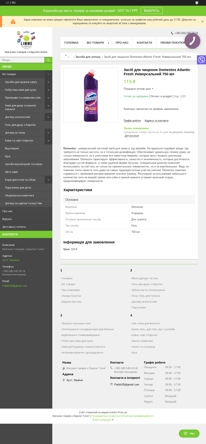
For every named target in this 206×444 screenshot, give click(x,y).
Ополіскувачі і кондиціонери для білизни (88, 329)
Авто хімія (11, 172)
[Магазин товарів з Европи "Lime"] (26, 40)
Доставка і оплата (14, 227)
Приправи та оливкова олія (22, 97)
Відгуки (7, 219)
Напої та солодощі (143, 346)
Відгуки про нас (71, 301)
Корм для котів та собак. (20, 179)
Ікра (7, 156)
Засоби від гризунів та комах (23, 164)
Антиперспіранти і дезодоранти (82, 352)
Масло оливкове (142, 341)
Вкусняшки (12, 148)
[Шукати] (48, 60)
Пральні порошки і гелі (76, 323)
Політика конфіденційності (138, 416)
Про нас (7, 211)
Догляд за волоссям (17, 117)
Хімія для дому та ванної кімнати (20, 107)
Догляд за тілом (15, 132)
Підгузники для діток (18, 187)
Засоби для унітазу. (88, 56)
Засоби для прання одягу (21, 82)
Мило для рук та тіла (145, 278)
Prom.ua (122, 412)
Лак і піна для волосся (146, 323)
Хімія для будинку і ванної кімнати (83, 346)
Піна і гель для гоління (146, 296)
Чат (192, 433)
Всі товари (9, 74)
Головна (71, 42)
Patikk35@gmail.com (14, 285)
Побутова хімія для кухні (20, 90)
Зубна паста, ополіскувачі (148, 290)
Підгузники (139, 307)
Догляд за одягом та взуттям (23, 203)
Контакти (144, 42)
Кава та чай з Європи (19, 140)
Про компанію (71, 290)
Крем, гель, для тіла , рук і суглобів (153, 329)
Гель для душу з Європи (20, 125)
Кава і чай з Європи (144, 335)
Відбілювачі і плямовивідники (81, 335)
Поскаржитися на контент (106, 416)
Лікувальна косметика (19, 195)
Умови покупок (172, 42)
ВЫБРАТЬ (152, 10)
